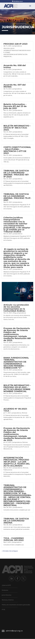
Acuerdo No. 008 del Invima (14, 66)
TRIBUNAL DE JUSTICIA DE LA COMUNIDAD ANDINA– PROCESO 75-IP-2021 (17, 197)
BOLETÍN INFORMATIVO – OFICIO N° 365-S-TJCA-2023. (17, 128)
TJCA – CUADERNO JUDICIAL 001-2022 (13, 539)
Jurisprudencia (17, 46)
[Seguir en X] (23, 578)
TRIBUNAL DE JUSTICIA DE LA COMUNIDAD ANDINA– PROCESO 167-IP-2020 (16, 173)
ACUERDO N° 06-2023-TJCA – (15, 410)
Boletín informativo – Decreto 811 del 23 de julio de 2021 (15, 106)
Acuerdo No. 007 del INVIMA (14, 86)
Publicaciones (7, 470)
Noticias (24, 413)
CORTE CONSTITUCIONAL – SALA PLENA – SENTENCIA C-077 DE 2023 (17, 150)
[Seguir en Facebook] (17, 578)
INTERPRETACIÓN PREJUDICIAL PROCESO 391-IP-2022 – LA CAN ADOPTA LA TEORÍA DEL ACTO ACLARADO (16, 462)
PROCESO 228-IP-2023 (15, 44)
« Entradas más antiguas (10, 551)
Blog (14, 313)
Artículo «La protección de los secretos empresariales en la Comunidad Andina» (16, 308)
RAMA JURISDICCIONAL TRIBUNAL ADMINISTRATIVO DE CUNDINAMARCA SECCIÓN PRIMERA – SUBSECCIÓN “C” (16, 363)
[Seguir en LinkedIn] (11, 578)
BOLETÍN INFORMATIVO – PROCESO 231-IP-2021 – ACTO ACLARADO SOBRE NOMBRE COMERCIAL (17, 388)
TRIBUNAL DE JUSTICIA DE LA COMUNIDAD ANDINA (16, 520)
